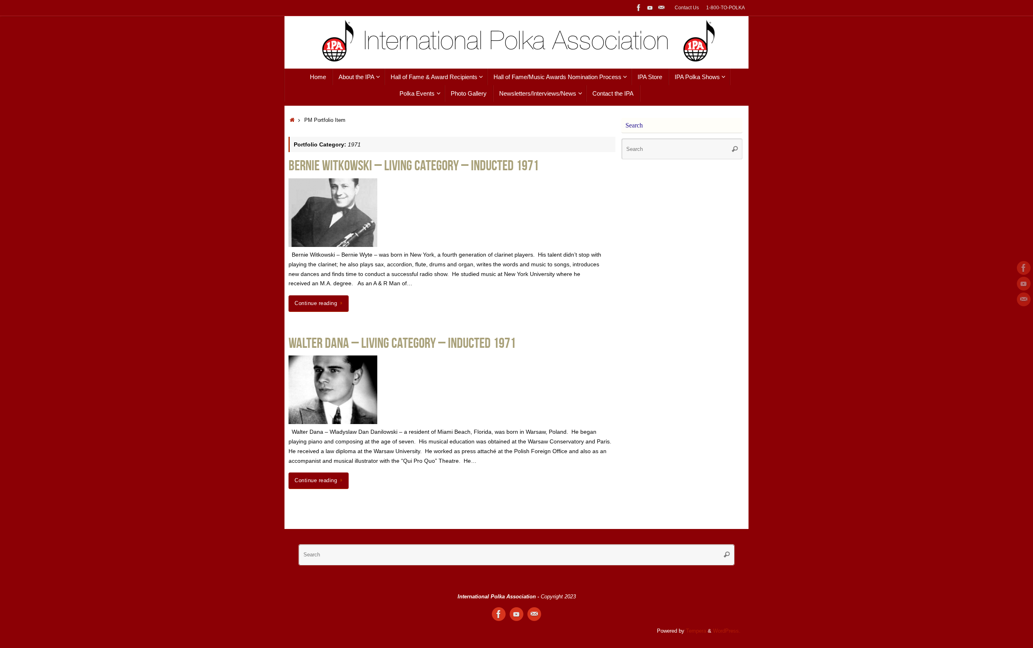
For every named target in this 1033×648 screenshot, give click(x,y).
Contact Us (687, 7)
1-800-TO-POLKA (725, 7)
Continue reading (316, 303)
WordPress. (726, 631)
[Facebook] (638, 7)
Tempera (696, 631)
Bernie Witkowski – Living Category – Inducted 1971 (414, 165)
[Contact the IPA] (661, 7)
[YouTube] (650, 7)
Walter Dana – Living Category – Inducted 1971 (402, 343)
